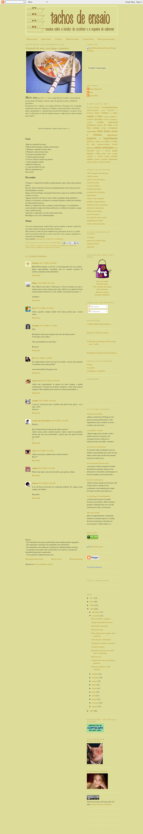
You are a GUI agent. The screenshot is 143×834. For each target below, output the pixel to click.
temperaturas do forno (95, 220)
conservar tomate (93, 185)
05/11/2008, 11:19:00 (48, 325)
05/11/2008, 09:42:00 (48, 263)
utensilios (107, 162)
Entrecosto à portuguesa (94, 479)
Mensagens (94, 306)
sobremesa (113, 159)
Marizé (90, 92)
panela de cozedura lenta (96, 240)
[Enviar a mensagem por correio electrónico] (63, 243)
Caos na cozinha (102, 281)
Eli (33, 358)
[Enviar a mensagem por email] (67, 243)
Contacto (58, 39)
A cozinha (91, 367)
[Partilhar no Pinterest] (77, 243)
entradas (96, 127)
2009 (92, 605)
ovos (103, 141)
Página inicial (32, 39)
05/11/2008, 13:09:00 (43, 358)
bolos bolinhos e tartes (106, 112)
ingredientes (112, 134)
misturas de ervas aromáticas (97, 204)
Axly (34, 450)
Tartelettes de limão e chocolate (103, 643)
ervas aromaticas (110, 127)
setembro (95, 677)
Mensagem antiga (76, 559)
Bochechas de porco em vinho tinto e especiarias (102, 651)
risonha (35, 400)
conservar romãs (93, 182)
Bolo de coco (96, 656)
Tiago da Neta (93, 95)
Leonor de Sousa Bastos (41, 420)
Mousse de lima (97, 629)
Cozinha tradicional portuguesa (99, 324)
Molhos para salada (92, 512)
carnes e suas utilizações (96, 179)
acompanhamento (110, 107)
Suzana (35, 483)
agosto (94, 681)
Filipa (34, 283)
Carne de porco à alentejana (95, 446)
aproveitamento (93, 110)
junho (94, 688)
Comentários (95, 311)
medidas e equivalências (96, 201)
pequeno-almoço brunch (107, 144)
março (94, 699)
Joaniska (35, 325)
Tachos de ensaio (102, 292)
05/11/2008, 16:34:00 (47, 400)
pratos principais (38, 247)
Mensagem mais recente (34, 559)
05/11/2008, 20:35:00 (60, 420)
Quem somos (46, 39)
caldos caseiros (92, 176)
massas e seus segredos (95, 198)
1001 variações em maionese (98, 173)
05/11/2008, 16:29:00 (51, 380)
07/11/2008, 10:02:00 (47, 483)
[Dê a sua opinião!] (69, 243)
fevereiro (95, 703)
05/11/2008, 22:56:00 (45, 450)
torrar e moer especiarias (96, 223)
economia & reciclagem (96, 192)
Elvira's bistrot (102, 289)
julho (94, 684)
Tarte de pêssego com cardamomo (97, 496)
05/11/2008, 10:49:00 (45, 308)
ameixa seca (37, 380)
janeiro (95, 706)
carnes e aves (42, 246)
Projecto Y (97, 107)
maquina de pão (93, 243)
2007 (92, 711)
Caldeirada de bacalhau (94, 414)
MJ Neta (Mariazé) (95, 89)
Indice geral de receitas (106, 39)
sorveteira (90, 237)
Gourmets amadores (102, 294)
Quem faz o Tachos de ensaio (98, 332)
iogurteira (90, 246)
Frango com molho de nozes (102, 622)
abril (94, 695)
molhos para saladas (94, 211)
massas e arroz (93, 141)
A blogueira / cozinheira (96, 371)
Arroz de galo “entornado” (101, 639)
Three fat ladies (102, 284)
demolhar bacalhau (94, 189)
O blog (89, 364)
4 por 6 (90, 107)
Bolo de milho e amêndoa (101, 618)
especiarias (91, 131)
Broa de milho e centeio (94, 430)
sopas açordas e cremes (95, 162)
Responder (36, 275)
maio (94, 692)
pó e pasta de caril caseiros (97, 217)
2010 (92, 601)
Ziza (34, 308)
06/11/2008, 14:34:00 (46, 468)
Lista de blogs (88, 39)
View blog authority (94, 567)
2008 (92, 609)
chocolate (98, 119)
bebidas (103, 110)
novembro (96, 615)
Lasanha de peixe (97, 647)
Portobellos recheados (99, 626)
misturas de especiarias (95, 208)
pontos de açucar (93, 214)
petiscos (90, 147)
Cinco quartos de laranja (102, 286)
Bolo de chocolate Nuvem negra (97, 463)
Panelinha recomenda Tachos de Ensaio (102, 353)
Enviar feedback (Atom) (44, 564)
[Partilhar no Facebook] (75, 243)
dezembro (96, 612)
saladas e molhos (101, 159)
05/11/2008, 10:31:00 (46, 283)
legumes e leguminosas (59, 246)
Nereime (35, 263)
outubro (95, 674)
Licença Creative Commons (100, 804)
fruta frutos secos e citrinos (102, 132)
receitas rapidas (53, 247)
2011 (92, 598)
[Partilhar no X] (72, 243)
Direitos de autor (72, 39)
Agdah (34, 468)
